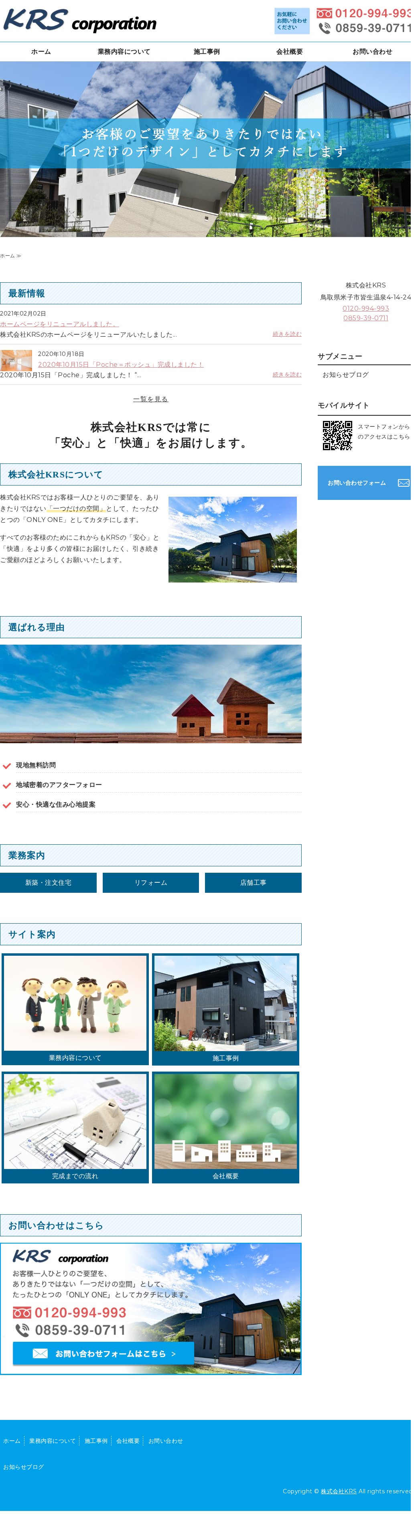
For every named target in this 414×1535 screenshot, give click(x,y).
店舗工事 (253, 882)
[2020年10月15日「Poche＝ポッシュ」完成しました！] (16, 367)
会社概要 (289, 51)
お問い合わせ (372, 51)
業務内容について (124, 51)
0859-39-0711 (365, 318)
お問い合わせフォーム (357, 482)
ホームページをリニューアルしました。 (59, 324)
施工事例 (207, 51)
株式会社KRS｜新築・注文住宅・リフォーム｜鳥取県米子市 (80, 20)
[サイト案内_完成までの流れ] (75, 1163)
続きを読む (287, 334)
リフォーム (151, 882)
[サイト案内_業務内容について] (75, 1045)
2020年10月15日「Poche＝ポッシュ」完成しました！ (121, 364)
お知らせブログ (346, 374)
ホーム (41, 51)
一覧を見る (150, 399)
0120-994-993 (366, 308)
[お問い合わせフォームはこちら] (151, 1379)
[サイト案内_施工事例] (225, 1045)
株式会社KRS (339, 1491)
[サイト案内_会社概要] (225, 1163)
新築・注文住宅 (48, 882)
